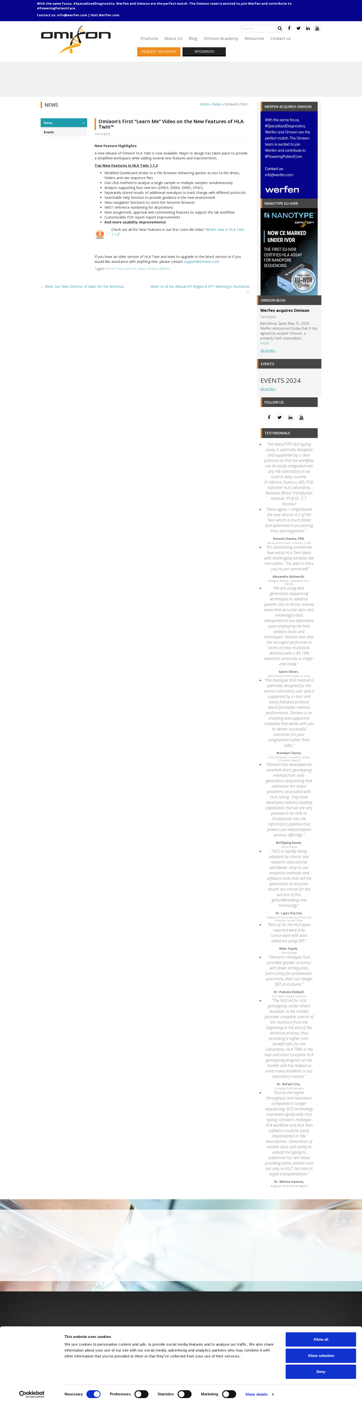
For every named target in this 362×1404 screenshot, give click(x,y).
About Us (173, 38)
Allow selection (321, 1355)
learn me (130, 269)
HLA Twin (116, 269)
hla (107, 269)
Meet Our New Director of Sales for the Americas (82, 286)
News (217, 104)
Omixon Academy (221, 38)
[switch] (141, 1394)
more (264, 343)
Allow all (320, 1339)
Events (49, 132)
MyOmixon (204, 51)
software (164, 269)
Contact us (280, 38)
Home (205, 104)
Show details (256, 1394)
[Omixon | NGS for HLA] (77, 27)
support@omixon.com (201, 261)
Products (149, 38)
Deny (320, 1372)
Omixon (152, 269)
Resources (254, 38)
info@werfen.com (72, 15)
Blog (193, 38)
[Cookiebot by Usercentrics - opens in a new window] (31, 1394)
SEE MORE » (268, 351)
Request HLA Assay (159, 51)
